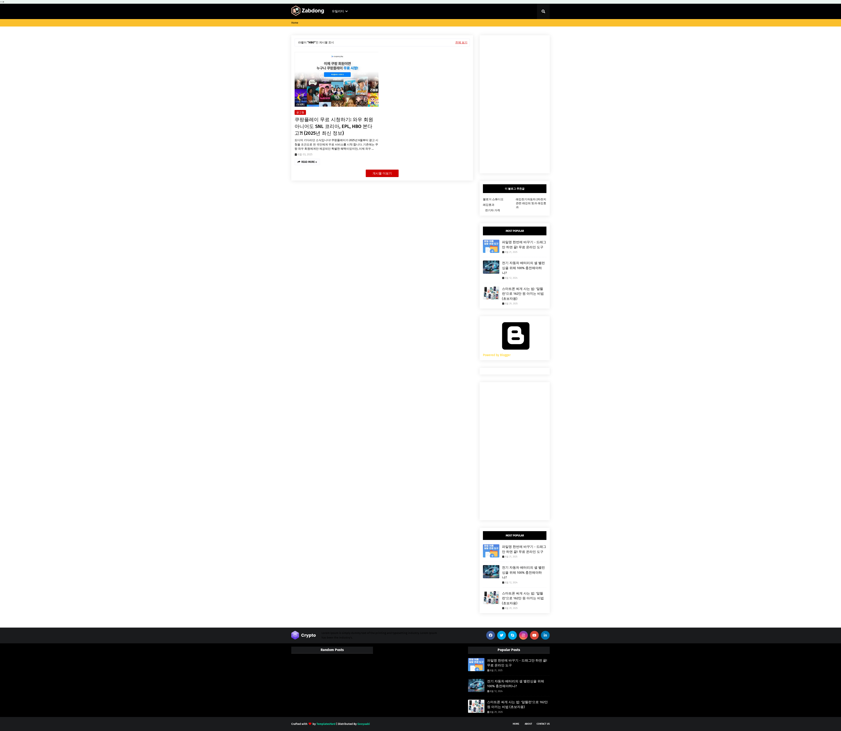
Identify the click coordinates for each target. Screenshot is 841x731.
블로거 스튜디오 (493, 199)
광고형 (300, 112)
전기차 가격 (492, 210)
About (528, 723)
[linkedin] (545, 635)
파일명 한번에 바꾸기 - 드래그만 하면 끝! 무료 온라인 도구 (524, 244)
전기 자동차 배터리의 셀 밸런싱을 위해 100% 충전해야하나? (523, 268)
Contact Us (543, 723)
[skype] (512, 635)
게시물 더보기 (382, 173)
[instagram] (523, 635)
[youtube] (534, 635)
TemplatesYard (326, 724)
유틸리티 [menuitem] (338, 11)
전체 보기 (461, 42)
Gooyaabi (363, 724)
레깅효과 (488, 204)
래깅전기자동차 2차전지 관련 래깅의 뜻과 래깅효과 (531, 203)
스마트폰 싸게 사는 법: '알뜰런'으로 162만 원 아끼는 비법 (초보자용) (523, 294)
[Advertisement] (514, 104)
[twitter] (501, 635)
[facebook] (490, 635)
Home (294, 22)
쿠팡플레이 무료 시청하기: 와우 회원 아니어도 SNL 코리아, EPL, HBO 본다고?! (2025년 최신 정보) (334, 126)
